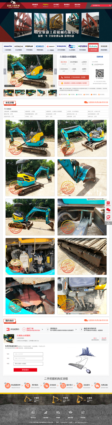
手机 (8, 358)
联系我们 (108, 219)
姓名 (8, 354)
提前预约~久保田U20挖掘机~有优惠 (75, 83)
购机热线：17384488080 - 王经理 (74, 77)
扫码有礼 (108, 212)
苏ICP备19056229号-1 (81, 422)
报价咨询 (108, 205)
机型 (8, 363)
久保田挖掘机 (63, 69)
